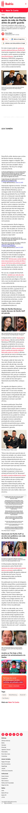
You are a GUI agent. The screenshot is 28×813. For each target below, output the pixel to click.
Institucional (4, 773)
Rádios (3, 788)
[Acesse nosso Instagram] (2, 734)
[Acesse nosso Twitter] (10, 734)
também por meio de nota (16, 275)
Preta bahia (4, 752)
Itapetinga (4, 766)
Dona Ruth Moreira (7, 56)
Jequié (3, 768)
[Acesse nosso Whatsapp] (21, 734)
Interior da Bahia (5, 759)
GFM (2, 790)
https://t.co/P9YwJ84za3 (8, 245)
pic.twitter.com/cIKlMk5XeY (8, 246)
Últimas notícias (5, 740)
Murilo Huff (20, 338)
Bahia (2, 743)
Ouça (6, 39)
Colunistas (4, 756)
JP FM (3, 797)
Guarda (4, 695)
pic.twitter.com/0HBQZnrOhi (9, 181)
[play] (14, 666)
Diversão (3, 747)
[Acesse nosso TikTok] (13, 734)
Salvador (3, 745)
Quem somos (5, 776)
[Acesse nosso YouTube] (17, 734)
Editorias (3, 738)
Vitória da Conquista (7, 770)
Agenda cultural (5, 749)
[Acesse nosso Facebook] (6, 734)
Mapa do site (5, 785)
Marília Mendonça (13, 695)
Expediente (4, 778)
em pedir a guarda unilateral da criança (13, 475)
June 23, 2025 (19, 182)
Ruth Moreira (5, 340)
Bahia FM (3, 795)
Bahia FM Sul (4, 793)
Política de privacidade (7, 783)
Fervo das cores (5, 754)
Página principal (5, 762)
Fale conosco (5, 780)
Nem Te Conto (12, 10)
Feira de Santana (5, 764)
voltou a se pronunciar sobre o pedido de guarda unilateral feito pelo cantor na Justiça (13, 350)
